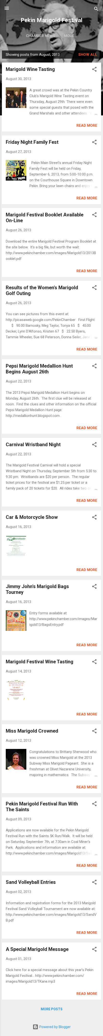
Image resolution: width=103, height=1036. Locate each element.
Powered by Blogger (54, 1027)
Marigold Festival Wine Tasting (39, 662)
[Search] (96, 9)
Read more (86, 125)
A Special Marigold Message (37, 949)
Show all (87, 54)
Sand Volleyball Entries (31, 882)
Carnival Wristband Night (33, 444)
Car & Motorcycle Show (32, 517)
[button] (94, 70)
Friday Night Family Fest (32, 142)
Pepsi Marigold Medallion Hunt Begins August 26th (39, 369)
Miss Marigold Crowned (32, 731)
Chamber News (40, 36)
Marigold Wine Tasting (30, 69)
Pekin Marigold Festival (51, 20)
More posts (52, 1009)
